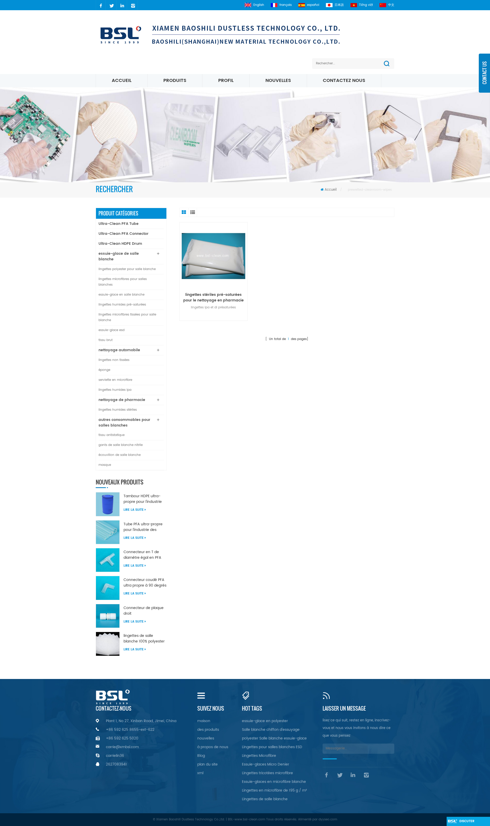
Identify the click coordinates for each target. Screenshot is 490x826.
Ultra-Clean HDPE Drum (120, 244)
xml (200, 773)
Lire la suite (134, 509)
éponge (104, 370)
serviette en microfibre (115, 380)
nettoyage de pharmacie (122, 400)
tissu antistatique (112, 435)
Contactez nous (344, 80)
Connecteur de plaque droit (144, 610)
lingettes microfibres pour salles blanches (123, 282)
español (313, 5)
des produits (208, 730)
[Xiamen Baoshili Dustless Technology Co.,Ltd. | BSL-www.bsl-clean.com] (232, 34)
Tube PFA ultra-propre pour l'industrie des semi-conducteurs (143, 527)
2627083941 (116, 764)
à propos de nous (212, 747)
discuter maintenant (469, 822)
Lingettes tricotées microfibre (267, 773)
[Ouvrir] (484, 77)
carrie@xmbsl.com (122, 747)
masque (105, 465)
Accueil (121, 80)
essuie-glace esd (112, 330)
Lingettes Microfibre (259, 756)
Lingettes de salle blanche (265, 799)
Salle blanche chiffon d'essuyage (271, 730)
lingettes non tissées (114, 360)
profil (226, 80)
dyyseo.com (327, 819)
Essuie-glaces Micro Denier (265, 764)
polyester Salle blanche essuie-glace (274, 738)
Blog (201, 756)
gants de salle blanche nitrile (121, 445)
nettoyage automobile (119, 350)
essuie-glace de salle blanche (119, 256)
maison (203, 721)
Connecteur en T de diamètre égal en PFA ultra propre (142, 555)
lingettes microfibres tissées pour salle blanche (127, 317)
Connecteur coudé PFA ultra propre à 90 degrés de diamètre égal (145, 582)
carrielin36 (115, 756)
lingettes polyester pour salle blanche (127, 269)
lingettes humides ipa (115, 389)
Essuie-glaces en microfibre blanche (274, 782)
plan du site (207, 764)
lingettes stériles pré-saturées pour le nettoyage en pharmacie (213, 297)
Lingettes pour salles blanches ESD (272, 747)
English (258, 5)
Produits (174, 80)
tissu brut (106, 340)
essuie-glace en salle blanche (121, 294)
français (285, 5)
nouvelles (278, 80)
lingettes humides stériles (118, 409)
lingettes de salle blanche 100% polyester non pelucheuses (144, 638)
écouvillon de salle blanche (120, 455)
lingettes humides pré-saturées (122, 304)
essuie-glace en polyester (265, 721)
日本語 (339, 5)
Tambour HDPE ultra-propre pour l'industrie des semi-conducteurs (144, 499)
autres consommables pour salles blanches (124, 422)
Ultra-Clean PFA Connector (124, 234)
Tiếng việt (366, 5)
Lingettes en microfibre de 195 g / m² (274, 790)
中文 (391, 5)
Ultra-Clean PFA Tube (119, 224)
